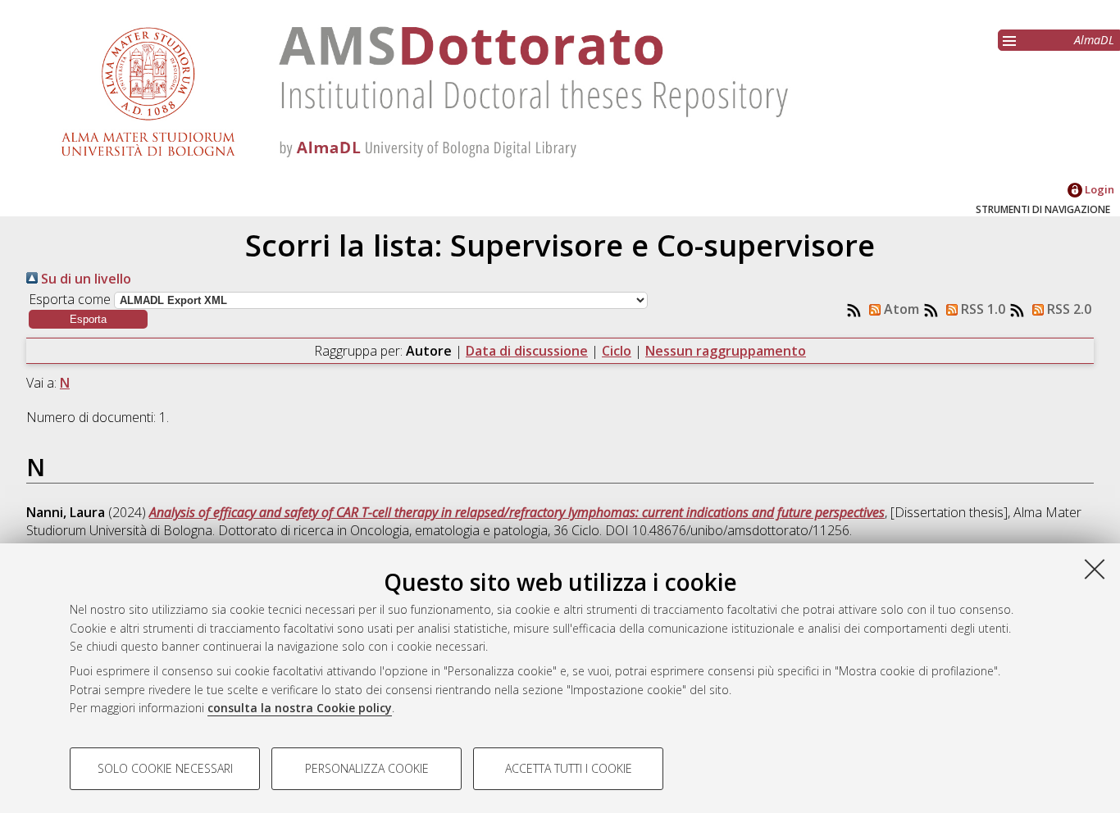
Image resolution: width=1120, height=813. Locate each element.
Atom (900, 309)
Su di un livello (84, 279)
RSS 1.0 (981, 309)
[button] (88, 319)
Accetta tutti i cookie (568, 768)
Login (1098, 189)
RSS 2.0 (1067, 309)
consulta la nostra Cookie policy (299, 707)
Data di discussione (527, 351)
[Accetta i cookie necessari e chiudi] (1094, 569)
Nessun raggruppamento (725, 351)
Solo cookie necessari (165, 768)
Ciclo (616, 351)
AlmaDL (1094, 40)
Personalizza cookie (367, 768)
